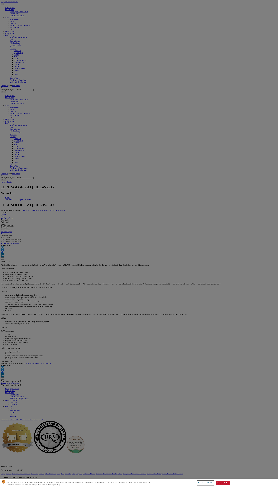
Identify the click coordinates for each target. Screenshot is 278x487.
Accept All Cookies (223, 483)
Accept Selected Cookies (205, 483)
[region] (139, 483)
